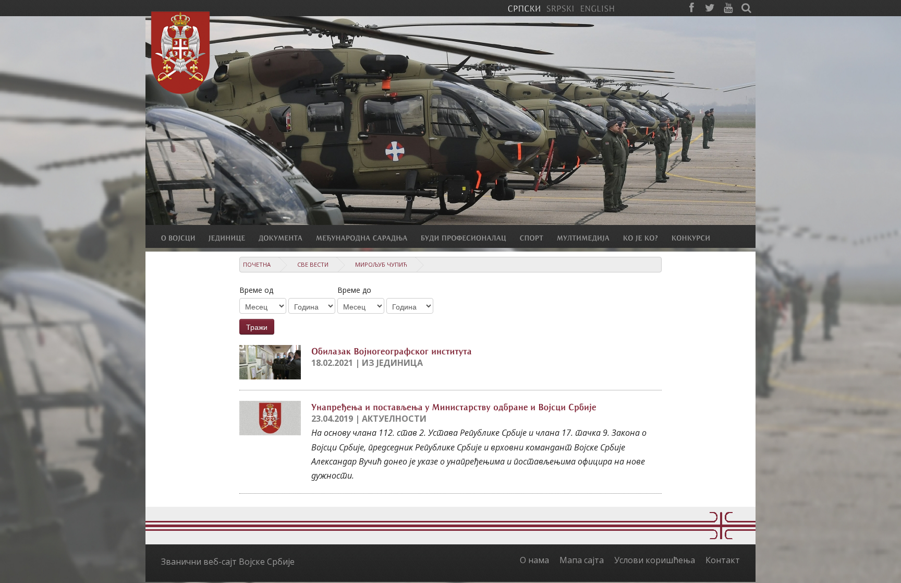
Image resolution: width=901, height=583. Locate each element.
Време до (354, 290)
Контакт (722, 560)
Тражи (256, 327)
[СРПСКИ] (524, 8)
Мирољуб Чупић (381, 264)
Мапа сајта (581, 560)
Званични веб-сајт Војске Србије (228, 561)
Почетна (257, 264)
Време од (256, 290)
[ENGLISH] (597, 8)
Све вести (312, 264)
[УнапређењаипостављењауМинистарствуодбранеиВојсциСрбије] (453, 406)
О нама (534, 560)
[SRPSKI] (560, 8)
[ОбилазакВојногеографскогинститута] (391, 350)
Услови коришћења (654, 560)
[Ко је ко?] (647, 237)
